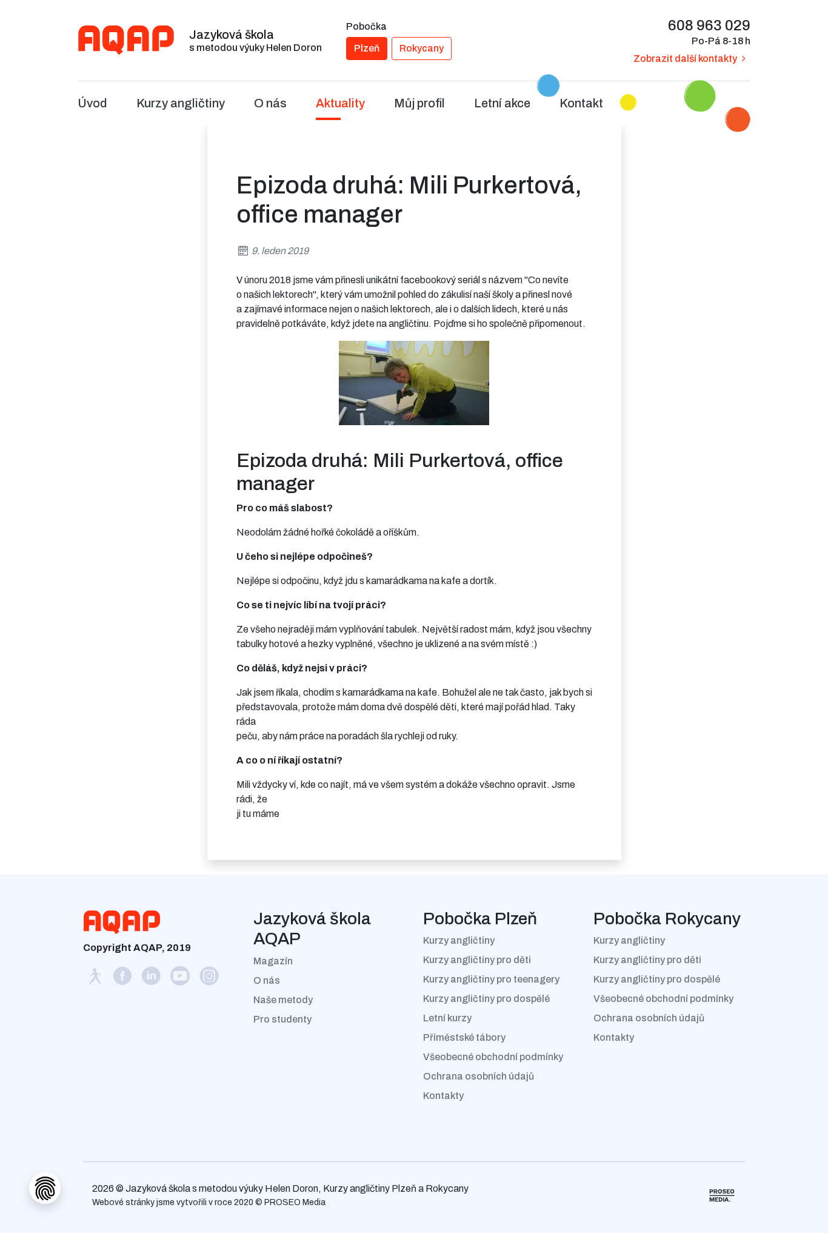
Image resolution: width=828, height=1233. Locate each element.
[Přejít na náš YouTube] (181, 979)
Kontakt (581, 103)
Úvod (92, 103)
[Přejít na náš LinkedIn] (152, 979)
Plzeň (366, 48)
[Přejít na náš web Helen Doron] (96, 979)
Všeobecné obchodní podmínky (493, 1057)
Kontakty (443, 1095)
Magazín (273, 961)
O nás (266, 980)
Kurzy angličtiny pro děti (477, 960)
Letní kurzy (447, 1018)
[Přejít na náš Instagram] (209, 979)
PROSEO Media (295, 1202)
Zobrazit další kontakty (685, 58)
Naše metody (283, 1000)
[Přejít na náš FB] (123, 979)
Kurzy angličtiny (459, 940)
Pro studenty (282, 1019)
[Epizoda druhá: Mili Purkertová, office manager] (414, 382)
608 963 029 (709, 25)
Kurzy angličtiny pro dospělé (486, 998)
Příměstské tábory (464, 1037)
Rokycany (421, 48)
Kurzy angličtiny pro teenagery (491, 979)
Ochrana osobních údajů (478, 1076)
